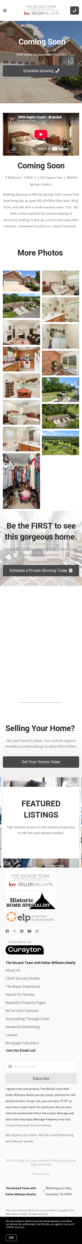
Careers (12, 1034)
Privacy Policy (41, 1174)
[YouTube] (29, 931)
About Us (13, 970)
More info (20, 1227)
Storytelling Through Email (28, 1018)
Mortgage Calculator (22, 1042)
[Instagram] (37, 931)
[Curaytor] (25, 953)
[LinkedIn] (21, 931)
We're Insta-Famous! (22, 1010)
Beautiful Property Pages (26, 1002)
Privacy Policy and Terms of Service (28, 1125)
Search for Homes (20, 994)
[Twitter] (14, 931)
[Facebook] (7, 931)
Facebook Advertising (23, 1026)
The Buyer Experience (23, 986)
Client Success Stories (23, 978)
